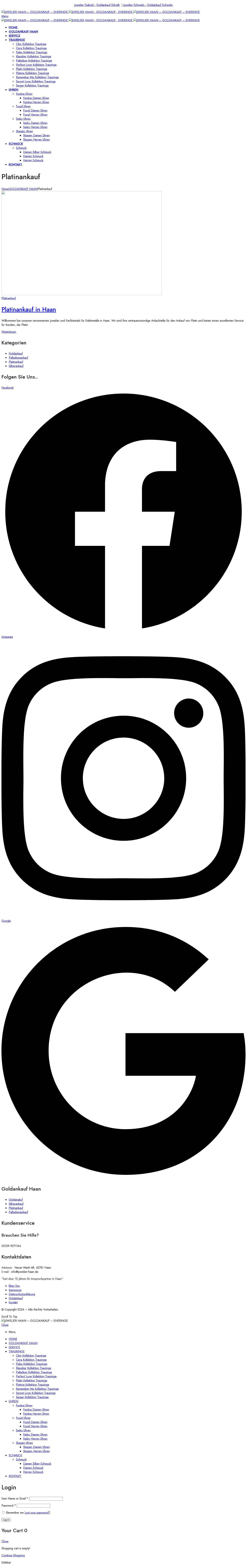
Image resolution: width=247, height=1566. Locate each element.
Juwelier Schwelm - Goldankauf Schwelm (148, 5)
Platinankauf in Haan (28, 309)
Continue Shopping (13, 1555)
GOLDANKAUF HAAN (23, 189)
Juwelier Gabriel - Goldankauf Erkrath (97, 5)
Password (8, 1505)
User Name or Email (14, 1498)
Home (5, 189)
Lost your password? (37, 1513)
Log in (6, 1519)
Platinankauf (8, 298)
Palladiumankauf (18, 358)
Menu (4, 16)
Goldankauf (16, 353)
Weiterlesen (8, 332)
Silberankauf (16, 366)
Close (4, 1325)
